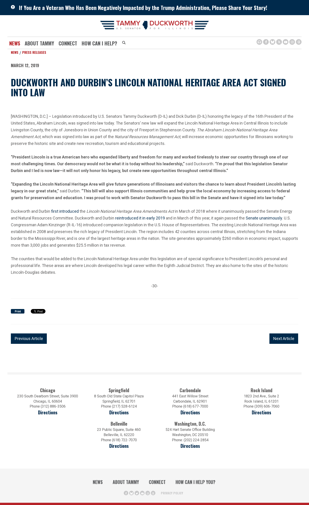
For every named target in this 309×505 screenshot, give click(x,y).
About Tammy (126, 482)
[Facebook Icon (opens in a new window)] (266, 42)
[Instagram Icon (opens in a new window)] (292, 42)
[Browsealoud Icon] (259, 42)
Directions (47, 412)
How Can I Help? (99, 43)
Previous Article (29, 338)
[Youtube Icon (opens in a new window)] (285, 42)
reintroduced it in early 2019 (140, 218)
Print (18, 311)
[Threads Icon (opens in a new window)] (299, 42)
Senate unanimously (264, 218)
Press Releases (34, 52)
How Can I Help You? (195, 482)
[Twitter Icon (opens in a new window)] (279, 42)
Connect (68, 43)
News (14, 43)
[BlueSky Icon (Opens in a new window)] (272, 42)
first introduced (65, 211)
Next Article (283, 338)
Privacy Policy (172, 493)
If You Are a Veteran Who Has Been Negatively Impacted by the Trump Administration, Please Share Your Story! (143, 7)
